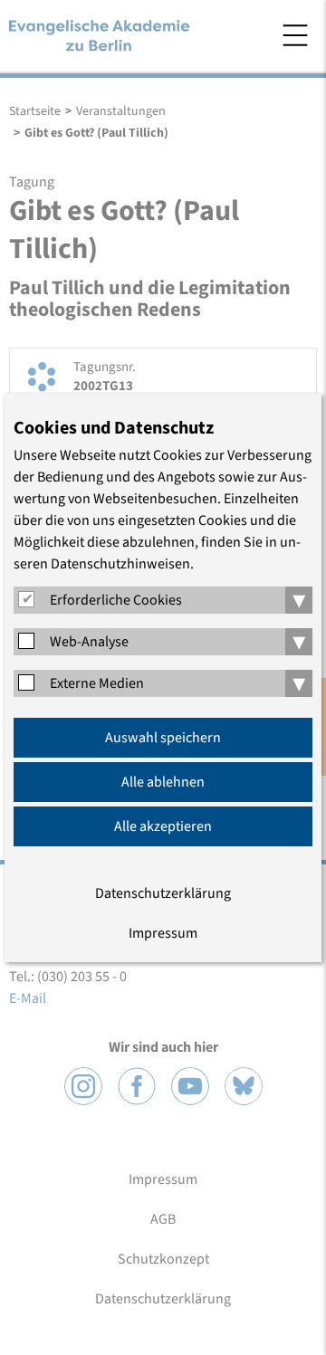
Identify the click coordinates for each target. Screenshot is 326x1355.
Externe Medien (97, 683)
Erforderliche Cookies (116, 600)
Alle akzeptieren (163, 826)
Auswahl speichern (163, 738)
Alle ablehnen (163, 782)
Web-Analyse (89, 642)
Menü (295, 35)
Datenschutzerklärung (163, 893)
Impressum (163, 933)
